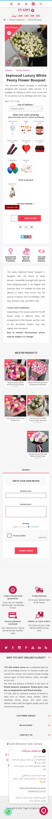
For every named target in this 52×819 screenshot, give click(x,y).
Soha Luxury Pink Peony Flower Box (15, 419)
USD (38, 15)
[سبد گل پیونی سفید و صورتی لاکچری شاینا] (15, 370)
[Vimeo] (39, 647)
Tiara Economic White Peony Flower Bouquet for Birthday (38, 420)
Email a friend (31, 227)
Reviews (26, 470)
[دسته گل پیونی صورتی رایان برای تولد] (38, 370)
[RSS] (46, 647)
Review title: (26, 491)
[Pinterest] (26, 647)
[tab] (26, 470)
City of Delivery (25, 104)
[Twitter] (6, 647)
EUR (32, 15)
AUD (20, 15)
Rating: (26, 523)
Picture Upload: (25, 203)
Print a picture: (26, 180)
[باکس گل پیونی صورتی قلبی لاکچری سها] (15, 405)
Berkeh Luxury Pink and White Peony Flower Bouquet (38, 456)
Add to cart (31, 218)
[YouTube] (33, 647)
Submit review (26, 550)
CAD (26, 15)
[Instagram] (19, 647)
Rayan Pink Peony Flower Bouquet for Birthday (38, 384)
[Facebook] (13, 647)
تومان (14, 15)
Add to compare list (26, 227)
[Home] (4, 19)
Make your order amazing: (26, 114)
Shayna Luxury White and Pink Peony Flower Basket (15, 385)
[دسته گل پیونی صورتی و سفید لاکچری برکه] (38, 441)
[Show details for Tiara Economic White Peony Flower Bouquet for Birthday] (38, 405)
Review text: (26, 504)
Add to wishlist (20, 227)
